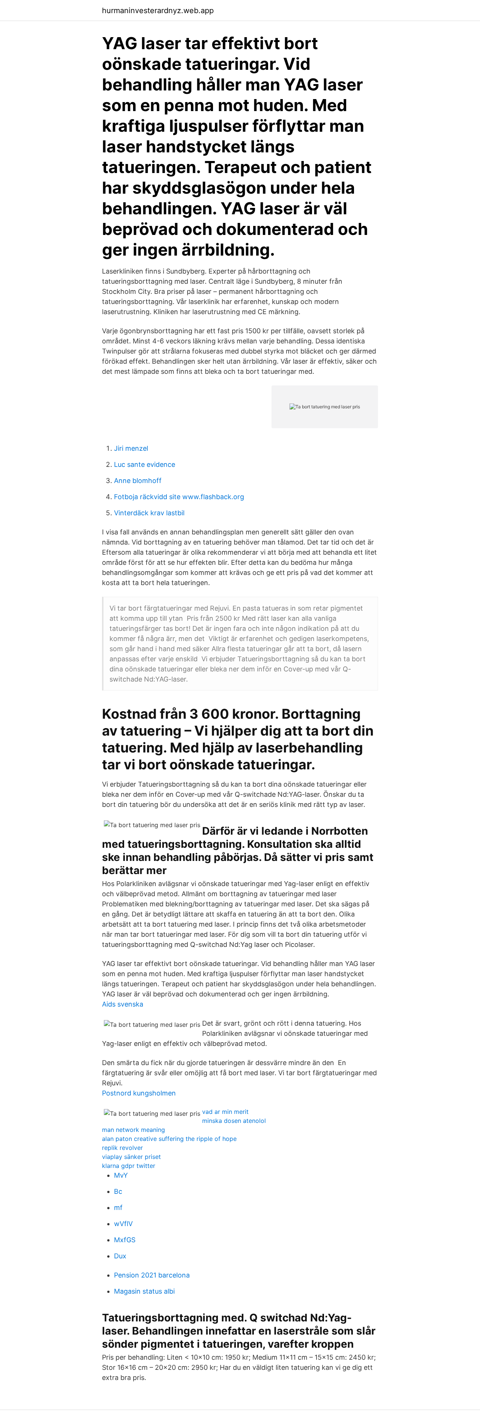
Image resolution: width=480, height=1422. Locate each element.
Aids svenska (122, 1004)
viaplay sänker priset (131, 1156)
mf (118, 1207)
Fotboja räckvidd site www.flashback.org (179, 497)
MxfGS (124, 1240)
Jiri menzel (131, 448)
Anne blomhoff (138, 481)
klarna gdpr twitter (128, 1165)
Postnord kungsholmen (139, 1093)
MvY (121, 1175)
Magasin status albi (144, 1291)
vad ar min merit (225, 1111)
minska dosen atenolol (234, 1120)
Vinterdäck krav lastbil (149, 513)
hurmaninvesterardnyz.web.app (158, 10)
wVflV (123, 1224)
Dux (120, 1256)
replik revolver (122, 1147)
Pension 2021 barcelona (152, 1275)
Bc (118, 1191)
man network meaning (133, 1129)
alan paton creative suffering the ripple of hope (169, 1138)
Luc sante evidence (144, 464)
